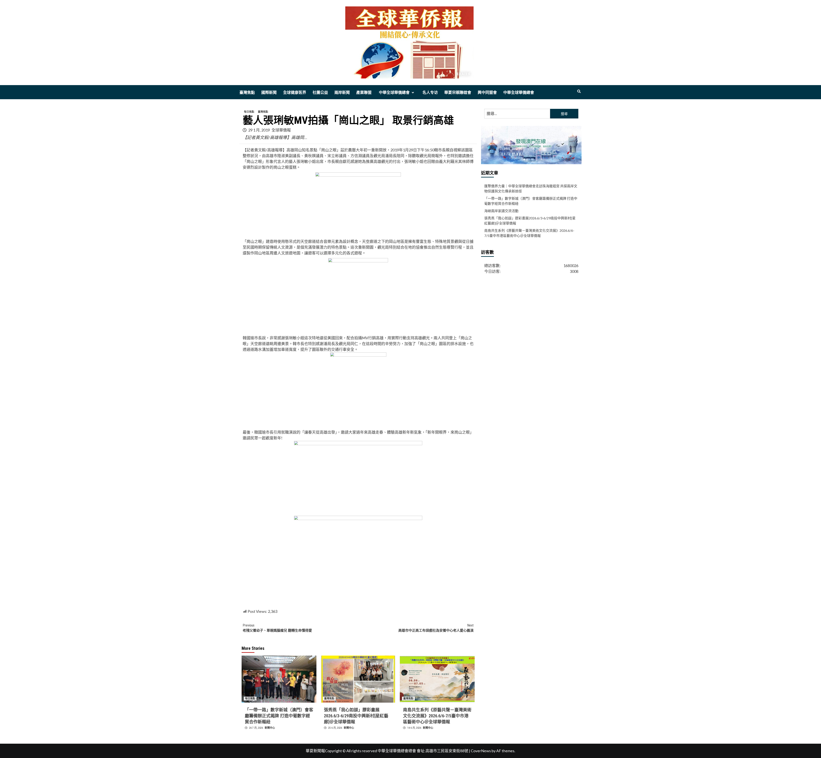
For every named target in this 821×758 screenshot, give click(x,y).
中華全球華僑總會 (394, 92)
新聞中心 (270, 727)
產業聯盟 (364, 92)
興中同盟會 (487, 92)
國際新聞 (269, 92)
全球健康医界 (294, 92)
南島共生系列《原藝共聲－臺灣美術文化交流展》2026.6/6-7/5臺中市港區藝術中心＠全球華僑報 (437, 715)
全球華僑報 (281, 130)
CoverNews (481, 750)
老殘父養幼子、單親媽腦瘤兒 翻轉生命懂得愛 (277, 627)
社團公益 (320, 92)
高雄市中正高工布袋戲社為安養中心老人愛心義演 (436, 627)
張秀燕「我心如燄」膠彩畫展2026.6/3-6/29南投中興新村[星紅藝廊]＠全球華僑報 (356, 715)
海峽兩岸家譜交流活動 (501, 211)
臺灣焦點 (247, 92)
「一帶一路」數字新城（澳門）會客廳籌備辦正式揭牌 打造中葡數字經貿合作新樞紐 (279, 715)
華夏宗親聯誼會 (457, 92)
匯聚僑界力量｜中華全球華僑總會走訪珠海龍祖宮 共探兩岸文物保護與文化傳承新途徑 (530, 188)
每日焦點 (249, 111)
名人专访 (430, 92)
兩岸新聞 (342, 92)
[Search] (579, 91)
